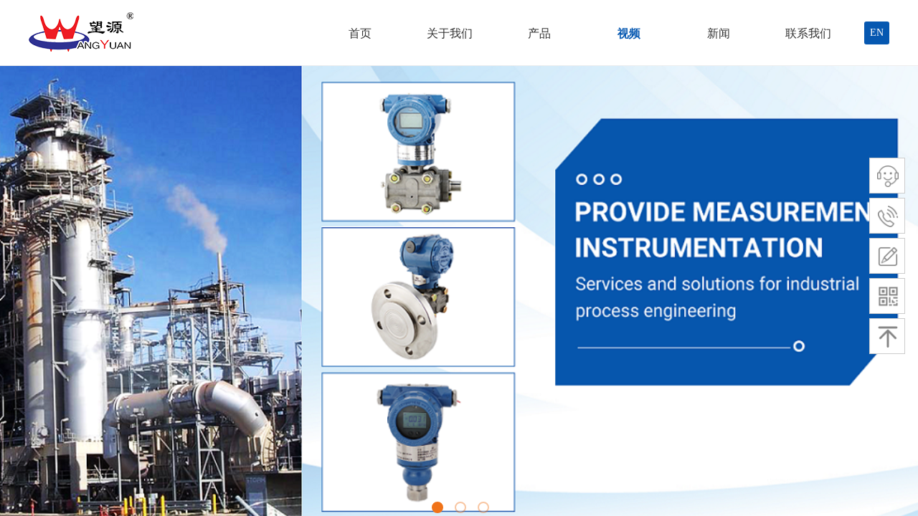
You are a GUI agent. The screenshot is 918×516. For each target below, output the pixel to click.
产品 (539, 33)
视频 (628, 33)
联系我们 (808, 33)
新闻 (718, 33)
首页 (360, 33)
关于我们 (450, 33)
